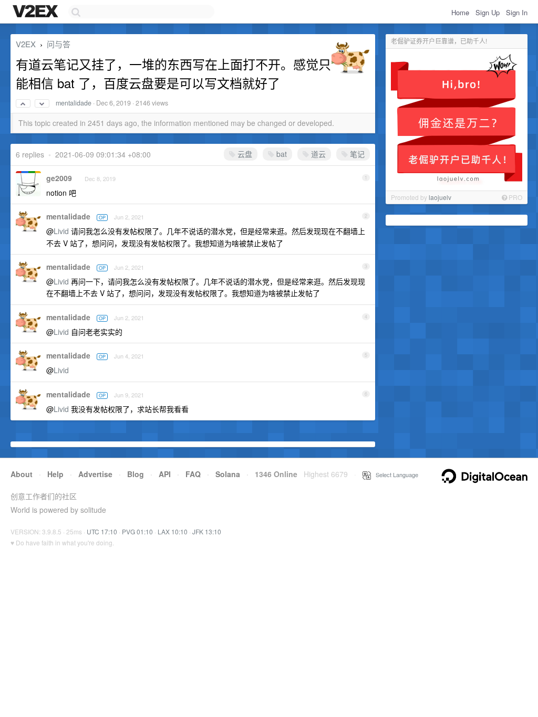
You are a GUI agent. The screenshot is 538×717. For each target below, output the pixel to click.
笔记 (356, 154)
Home (460, 12)
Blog (135, 474)
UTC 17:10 (102, 531)
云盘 (243, 154)
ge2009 (59, 178)
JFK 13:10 (206, 531)
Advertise (95, 474)
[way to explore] (37, 12)
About (22, 474)
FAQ (193, 474)
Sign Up (487, 12)
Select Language (394, 474)
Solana (227, 474)
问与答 (58, 43)
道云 (317, 154)
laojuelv (440, 197)
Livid (61, 231)
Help (55, 474)
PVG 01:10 (137, 531)
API (165, 474)
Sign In (516, 12)
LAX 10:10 (173, 531)
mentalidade (73, 103)
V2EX (26, 43)
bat (280, 154)
